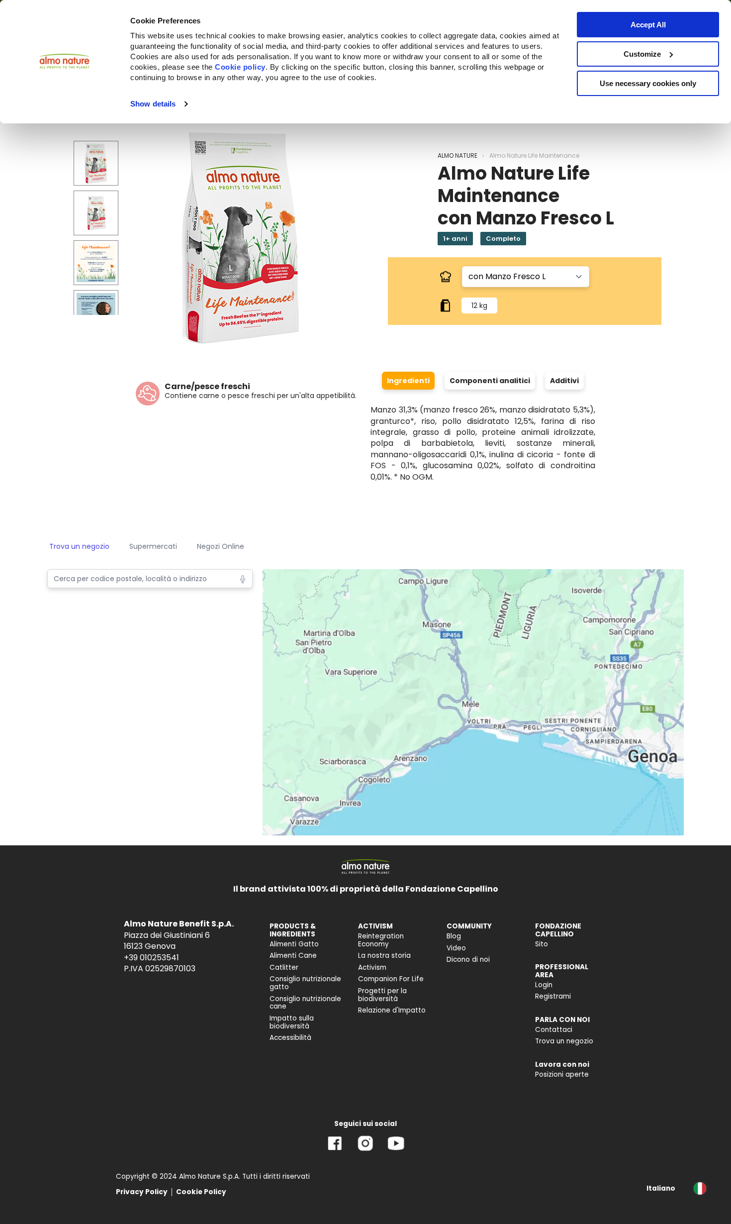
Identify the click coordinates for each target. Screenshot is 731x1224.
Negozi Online (220, 546)
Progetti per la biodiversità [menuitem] (382, 995)
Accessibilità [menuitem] (290, 1037)
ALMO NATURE (457, 155)
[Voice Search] (243, 578)
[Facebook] (335, 1150)
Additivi (564, 381)
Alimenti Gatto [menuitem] (294, 944)
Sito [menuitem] (541, 944)
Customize (642, 54)
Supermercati (153, 546)
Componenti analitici (490, 381)
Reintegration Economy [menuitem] (381, 940)
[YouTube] (395, 1150)
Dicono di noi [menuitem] (468, 959)
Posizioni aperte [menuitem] (562, 1074)
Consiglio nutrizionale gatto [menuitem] (305, 983)
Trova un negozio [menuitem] (564, 1041)
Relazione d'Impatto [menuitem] (392, 1010)
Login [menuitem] (543, 985)
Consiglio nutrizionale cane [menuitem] (305, 1003)
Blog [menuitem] (454, 936)
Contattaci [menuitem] (553, 1029)
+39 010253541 (151, 957)
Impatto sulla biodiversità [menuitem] (292, 1022)
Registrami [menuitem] (553, 996)
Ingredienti (408, 381)
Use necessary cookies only (648, 83)
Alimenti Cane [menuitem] (293, 955)
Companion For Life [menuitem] (391, 979)
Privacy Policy (142, 1192)
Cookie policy (240, 67)
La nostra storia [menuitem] (384, 955)
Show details (153, 104)
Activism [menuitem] (372, 967)
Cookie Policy (201, 1192)
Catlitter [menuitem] (284, 967)
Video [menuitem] (456, 948)
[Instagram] (365, 1150)
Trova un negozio (79, 546)
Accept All (648, 24)
